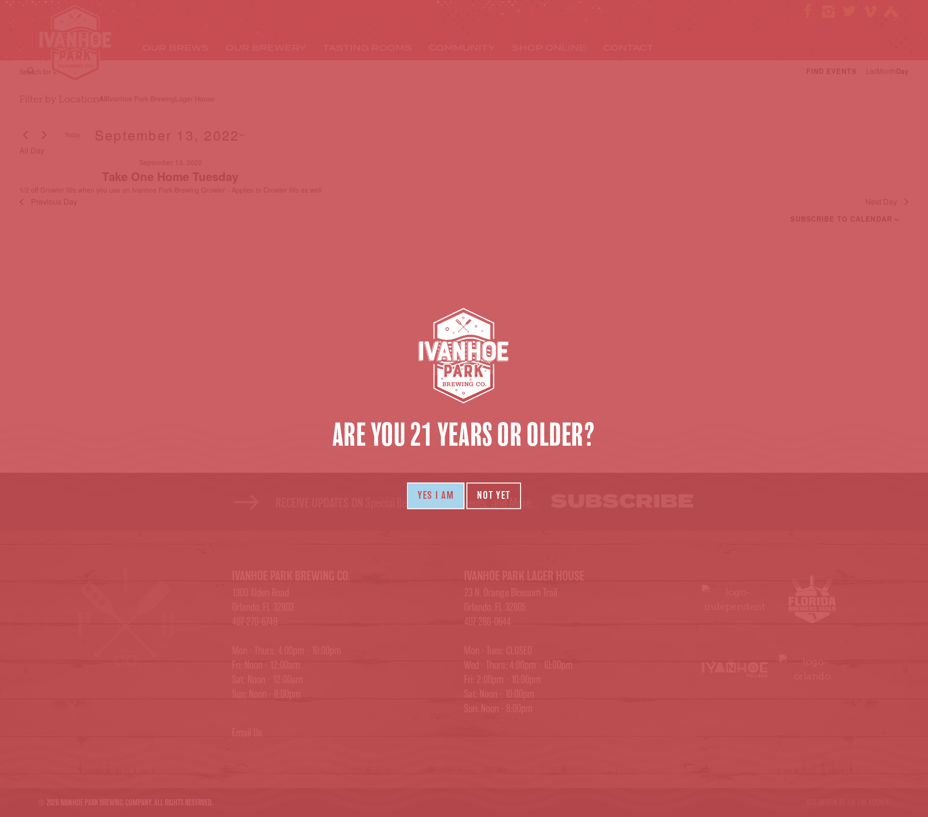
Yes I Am (436, 495)
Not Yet (493, 495)
